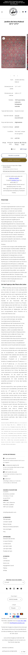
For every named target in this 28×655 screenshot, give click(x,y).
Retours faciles (7, 524)
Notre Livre (6, 563)
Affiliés (5, 570)
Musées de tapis (7, 551)
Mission (5, 558)
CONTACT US (15, 180)
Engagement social (8, 565)
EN (17, 12)
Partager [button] (24, 149)
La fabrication (7, 543)
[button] (2, 12)
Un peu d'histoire (7, 541)
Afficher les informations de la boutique (14, 171)
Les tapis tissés (7, 548)
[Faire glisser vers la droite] (17, 76)
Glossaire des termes (9, 538)
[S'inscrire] (23, 582)
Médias (5, 568)
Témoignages (7, 519)
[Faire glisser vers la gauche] (10, 76)
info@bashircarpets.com (17, 622)
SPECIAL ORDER (14, 178)
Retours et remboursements (11, 526)
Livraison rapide (7, 521)
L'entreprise (6, 560)
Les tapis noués (7, 546)
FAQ (4, 531)
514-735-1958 (22, 620)
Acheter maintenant (14, 160)
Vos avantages (7, 529)
